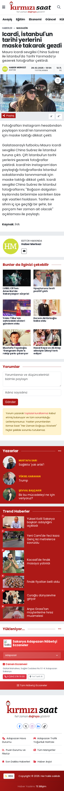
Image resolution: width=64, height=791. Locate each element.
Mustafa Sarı (28, 460)
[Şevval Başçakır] (9, 494)
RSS (10, 776)
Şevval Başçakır (30, 490)
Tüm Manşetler (46, 750)
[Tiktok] (44, 726)
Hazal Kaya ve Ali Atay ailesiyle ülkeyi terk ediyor (47, 350)
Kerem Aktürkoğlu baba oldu (45, 320)
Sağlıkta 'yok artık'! (31, 464)
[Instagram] (32, 726)
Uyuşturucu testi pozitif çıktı (44, 290)
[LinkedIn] (38, 726)
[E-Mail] (24, 251)
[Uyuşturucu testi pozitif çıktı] (47, 278)
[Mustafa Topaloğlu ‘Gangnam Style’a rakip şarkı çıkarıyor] (17, 337)
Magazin (22, 28)
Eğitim (20, 19)
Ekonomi (35, 19)
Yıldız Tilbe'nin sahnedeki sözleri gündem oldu (14, 321)
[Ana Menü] (3, 7)
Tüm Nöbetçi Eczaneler (33, 685)
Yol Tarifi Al (37, 676)
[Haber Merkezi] (11, 246)
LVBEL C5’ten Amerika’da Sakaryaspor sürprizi (16, 291)
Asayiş (7, 19)
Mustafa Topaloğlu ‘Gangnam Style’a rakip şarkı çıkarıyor (15, 350)
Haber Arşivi (45, 761)
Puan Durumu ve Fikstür (14, 751)
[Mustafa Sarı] (9, 462)
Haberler (7, 28)
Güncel (50, 19)
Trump (23, 480)
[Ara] (59, 7)
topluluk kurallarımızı (36, 413)
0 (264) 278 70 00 (16, 676)
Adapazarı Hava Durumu (14, 740)
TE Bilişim (41, 786)
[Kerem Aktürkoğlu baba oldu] (47, 307)
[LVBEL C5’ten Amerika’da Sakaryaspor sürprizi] (17, 278)
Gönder (10, 402)
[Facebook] (19, 726)
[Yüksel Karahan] (9, 478)
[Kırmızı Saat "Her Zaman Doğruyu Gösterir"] (30, 7)
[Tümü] (59, 451)
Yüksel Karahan (30, 476)
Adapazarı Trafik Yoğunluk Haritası (45, 740)
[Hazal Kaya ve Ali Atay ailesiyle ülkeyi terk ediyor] (47, 337)
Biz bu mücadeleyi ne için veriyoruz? (37, 496)
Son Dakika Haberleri (18, 761)
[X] (26, 726)
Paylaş (10, 115)
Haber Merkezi (31, 244)
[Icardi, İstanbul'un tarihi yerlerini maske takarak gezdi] (32, 93)
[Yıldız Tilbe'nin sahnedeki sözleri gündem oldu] (17, 307)
